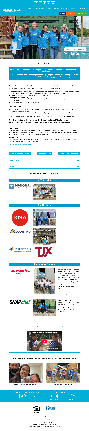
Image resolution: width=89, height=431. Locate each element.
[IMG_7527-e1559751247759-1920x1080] (63, 382)
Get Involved (40, 8)
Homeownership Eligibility (68, 8)
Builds (56, 8)
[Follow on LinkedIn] (48, 3)
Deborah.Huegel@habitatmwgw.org (54, 77)
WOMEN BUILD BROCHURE (20, 153)
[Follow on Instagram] (44, 3)
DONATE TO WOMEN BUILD (75, 49)
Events (49, 8)
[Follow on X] (40, 3)
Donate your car (81, 13)
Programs (82, 8)
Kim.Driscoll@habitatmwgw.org (37, 75)
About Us (30, 8)
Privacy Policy (40, 422)
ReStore (62, 13)
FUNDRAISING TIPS (44, 153)
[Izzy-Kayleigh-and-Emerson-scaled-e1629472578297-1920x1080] (26, 382)
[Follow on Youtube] (53, 3)
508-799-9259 (56, 426)
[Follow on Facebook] (36, 3)
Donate (70, 13)
